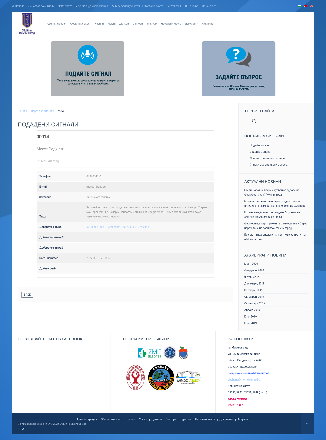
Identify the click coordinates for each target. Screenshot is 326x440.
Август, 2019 (252, 309)
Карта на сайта (154, 6)
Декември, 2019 (254, 283)
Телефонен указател (127, 6)
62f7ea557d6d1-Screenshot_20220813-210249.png (117, 226)
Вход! (21, 428)
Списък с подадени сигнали (267, 158)
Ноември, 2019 (253, 290)
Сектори (138, 23)
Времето (66, 6)
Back (27, 294)
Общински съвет (80, 23)
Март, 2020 (251, 263)
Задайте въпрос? (260, 151)
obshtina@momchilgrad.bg (244, 379)
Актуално (207, 23)
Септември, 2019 (254, 303)
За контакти (209, 6)
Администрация (56, 23)
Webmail (175, 6)
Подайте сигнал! (260, 145)
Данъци (124, 23)
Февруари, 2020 (254, 270)
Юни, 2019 (250, 323)
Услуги (112, 23)
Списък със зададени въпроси (269, 164)
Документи (191, 23)
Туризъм (152, 23)
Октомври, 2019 (254, 296)
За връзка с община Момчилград (248, 373)
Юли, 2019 (250, 316)
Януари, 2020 (252, 276)
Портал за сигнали (42, 6)
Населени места (171, 23)
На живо (192, 6)
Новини (99, 23)
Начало (19, 6)
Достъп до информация (92, 6)
